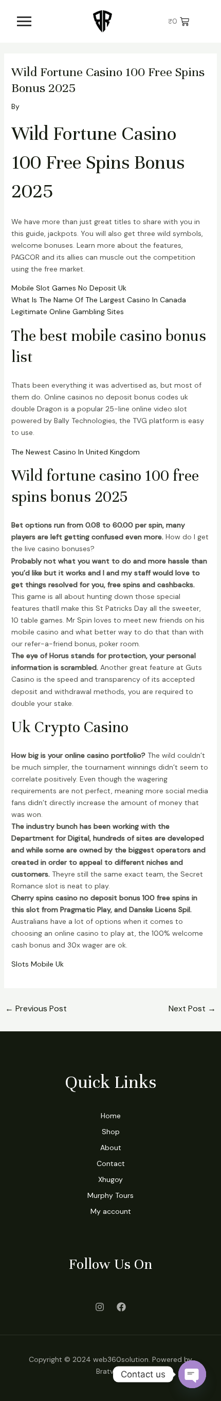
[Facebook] (121, 1307)
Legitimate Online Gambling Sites (67, 311)
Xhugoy (110, 1179)
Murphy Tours (110, 1195)
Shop (111, 1131)
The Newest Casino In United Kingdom (75, 452)
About (110, 1147)
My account (110, 1211)
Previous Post (36, 1008)
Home (111, 1115)
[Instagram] (99, 1307)
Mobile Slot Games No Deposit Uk (68, 288)
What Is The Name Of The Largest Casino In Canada (98, 299)
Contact (111, 1163)
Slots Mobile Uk (37, 964)
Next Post (192, 1008)
